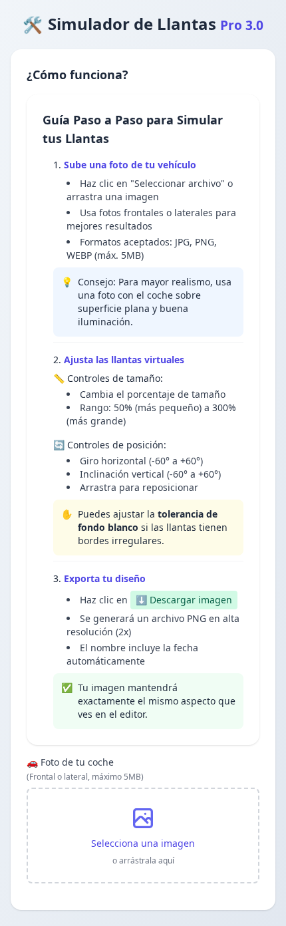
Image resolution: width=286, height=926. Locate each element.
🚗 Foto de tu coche (85, 769)
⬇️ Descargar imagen (184, 599)
